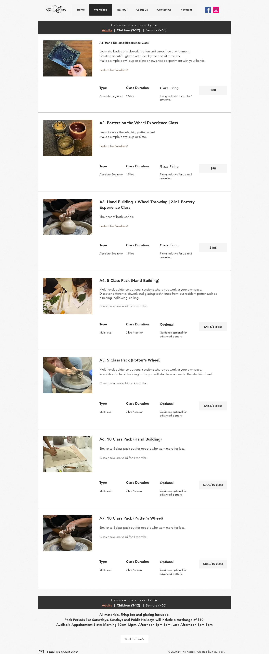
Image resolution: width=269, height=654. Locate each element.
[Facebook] (208, 10)
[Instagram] (216, 10)
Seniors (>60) (156, 30)
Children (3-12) (129, 30)
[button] (213, 90)
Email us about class (62, 652)
